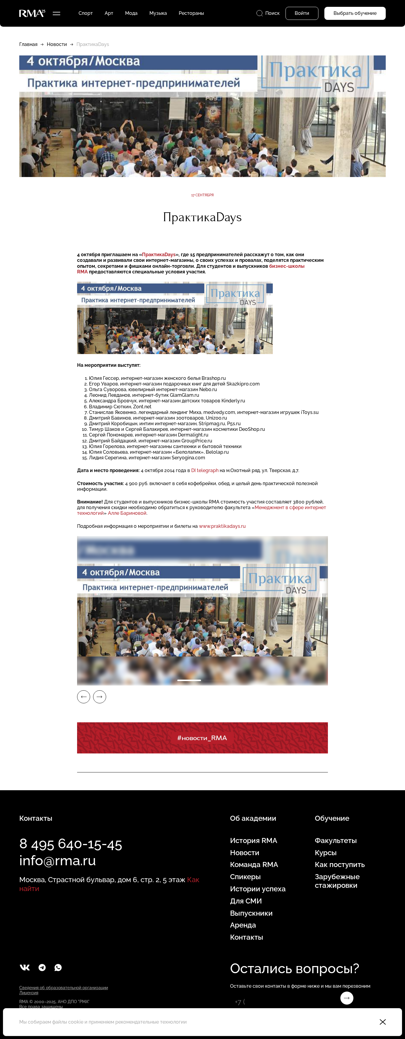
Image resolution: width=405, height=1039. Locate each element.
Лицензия (28, 992)
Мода (131, 13)
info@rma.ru (57, 860)
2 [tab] (216, 680)
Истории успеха (258, 889)
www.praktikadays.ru (222, 526)
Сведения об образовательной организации (63, 987)
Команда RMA (254, 864)
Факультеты (336, 840)
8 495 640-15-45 (70, 844)
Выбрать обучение (355, 13)
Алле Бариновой (127, 513)
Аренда (243, 925)
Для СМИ (246, 901)
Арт (109, 13)
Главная (28, 44)
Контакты (246, 937)
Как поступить (340, 864)
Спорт (86, 13)
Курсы (326, 853)
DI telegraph (205, 470)
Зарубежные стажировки (337, 881)
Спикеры (245, 877)
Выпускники (251, 913)
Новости (57, 44)
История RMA (253, 840)
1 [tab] (189, 680)
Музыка (158, 13)
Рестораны (191, 13)
